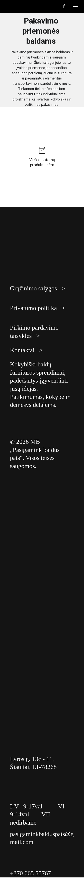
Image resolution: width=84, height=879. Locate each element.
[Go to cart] (65, 6)
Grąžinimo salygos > (37, 288)
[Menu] (75, 6)
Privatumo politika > (37, 307)
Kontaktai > (26, 350)
